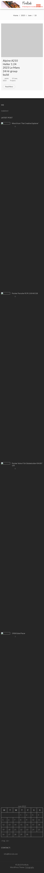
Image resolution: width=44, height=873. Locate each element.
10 (33, 820)
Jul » (7, 841)
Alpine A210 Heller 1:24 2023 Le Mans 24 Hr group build (11, 67)
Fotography (29, 867)
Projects (13, 80)
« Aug (3, 841)
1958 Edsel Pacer (18, 633)
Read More (9, 87)
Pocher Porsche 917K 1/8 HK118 (25, 293)
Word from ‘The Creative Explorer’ (25, 123)
